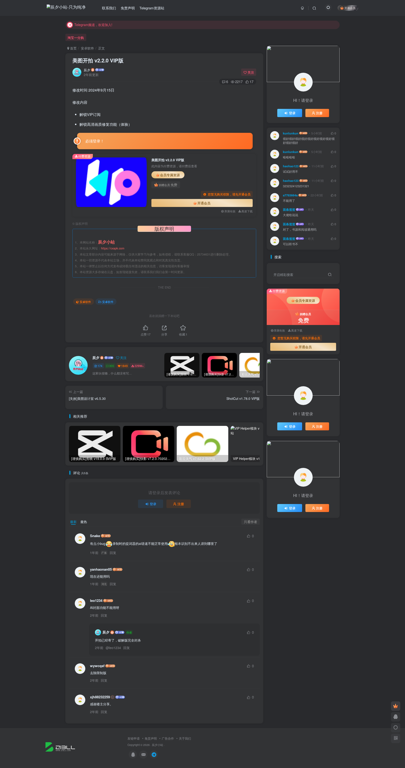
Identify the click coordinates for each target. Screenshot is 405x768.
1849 (124, 366)
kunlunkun (290, 133)
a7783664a (290, 195)
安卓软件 (87, 48)
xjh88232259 (100, 697)
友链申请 (134, 738)
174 (100, 366)
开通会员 (350, 8)
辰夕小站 (157, 745)
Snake (95, 535)
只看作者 (250, 521)
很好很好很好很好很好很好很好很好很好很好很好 (309, 141)
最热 (83, 521)
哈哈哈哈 (289, 157)
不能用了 (289, 201)
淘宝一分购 (76, 37)
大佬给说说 (290, 215)
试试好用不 (290, 172)
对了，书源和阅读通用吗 (299, 230)
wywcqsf (97, 665)
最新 (73, 521)
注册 (180, 503)
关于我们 (185, 738)
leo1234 (96, 600)
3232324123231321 (296, 186)
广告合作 (168, 738)
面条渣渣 (289, 209)
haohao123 (291, 166)
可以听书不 (290, 244)
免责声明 (151, 738)
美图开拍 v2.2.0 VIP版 (98, 60)
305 (111, 366)
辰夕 (87, 70)
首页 (73, 48)
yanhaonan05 (101, 569)
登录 (153, 503)
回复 (113, 552)
